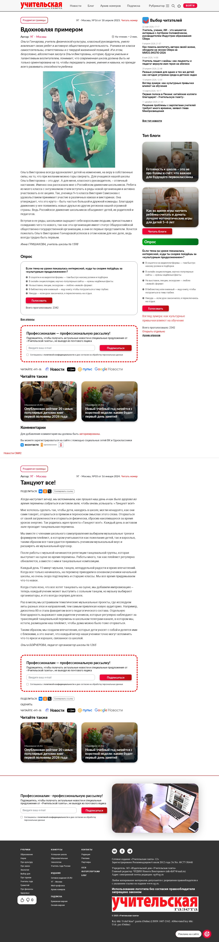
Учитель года (27, 881)
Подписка (133, 5)
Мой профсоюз (58, 886)
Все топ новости (152, 120)
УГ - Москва (38, 36)
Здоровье (25, 893)
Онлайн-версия (58, 905)
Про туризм (26, 877)
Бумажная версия (59, 901)
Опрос (150, 241)
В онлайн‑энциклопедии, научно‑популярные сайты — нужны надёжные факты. (71, 281)
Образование (27, 854)
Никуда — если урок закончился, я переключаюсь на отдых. (61, 293)
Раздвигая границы (34, 20)
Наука (23, 858)
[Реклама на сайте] (207, 934)
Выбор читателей (166, 20)
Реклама (85, 858)
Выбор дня (25, 874)
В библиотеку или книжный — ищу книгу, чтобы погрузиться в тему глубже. (69, 289)
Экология (25, 870)
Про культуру (27, 862)
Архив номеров (110, 5)
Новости (75, 5)
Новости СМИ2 (12, 453)
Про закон (25, 866)
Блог (91, 5)
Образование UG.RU (33, 405)
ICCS (83, 868)
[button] (30, 444)
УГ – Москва (56, 882)
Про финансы (27, 889)
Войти (190, 5)
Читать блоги (157, 231)
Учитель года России (60, 866)
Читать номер (129, 20)
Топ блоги (151, 135)
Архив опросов (151, 335)
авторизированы (89, 433)
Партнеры (86, 862)
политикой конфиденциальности (59, 355)
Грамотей (25, 885)
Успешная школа (59, 854)
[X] (49, 491)
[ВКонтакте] (40, 491)
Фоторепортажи (90, 871)
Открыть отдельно (153, 331)
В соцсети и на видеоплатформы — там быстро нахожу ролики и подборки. (68, 277)
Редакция (85, 854)
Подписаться (115, 348)
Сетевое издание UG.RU (61, 878)
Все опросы (28, 319)
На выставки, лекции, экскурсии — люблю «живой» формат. (61, 285)
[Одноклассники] (45, 491)
